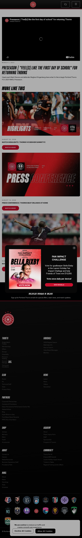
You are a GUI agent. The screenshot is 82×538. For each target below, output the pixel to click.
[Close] (74, 248)
